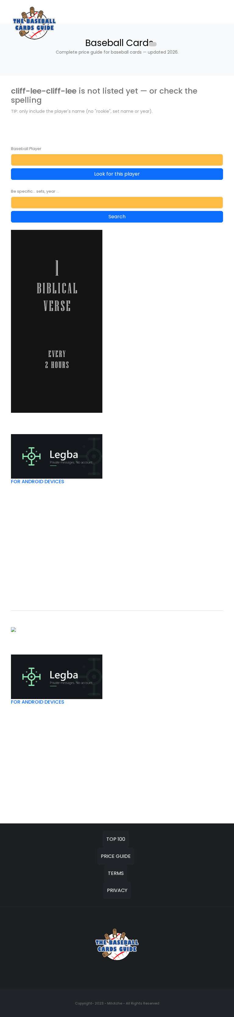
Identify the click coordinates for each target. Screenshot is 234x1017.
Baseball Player (26, 148)
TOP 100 (115, 839)
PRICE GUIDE (116, 856)
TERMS (116, 873)
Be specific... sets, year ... (35, 191)
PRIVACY (117, 890)
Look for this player (117, 173)
